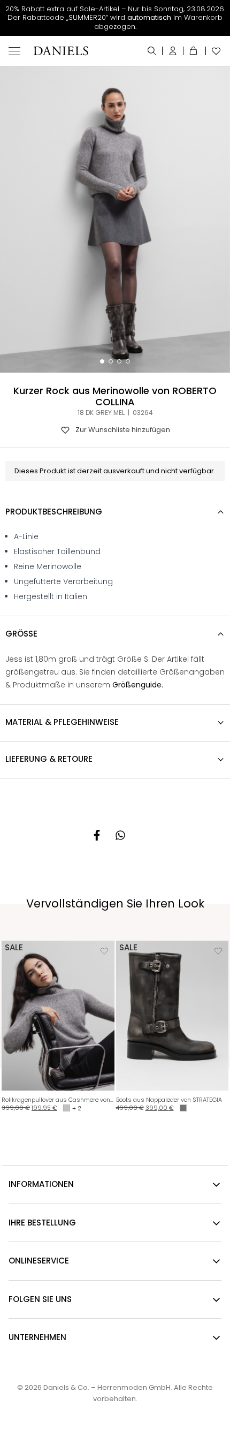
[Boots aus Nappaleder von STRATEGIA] (172, 1016)
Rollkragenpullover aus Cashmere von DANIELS (58, 1099)
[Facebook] (96, 835)
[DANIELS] (60, 50)
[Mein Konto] (173, 51)
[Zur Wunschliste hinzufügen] (104, 950)
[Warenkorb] (194, 50)
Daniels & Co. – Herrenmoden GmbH (107, 1387)
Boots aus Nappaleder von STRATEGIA (169, 1099)
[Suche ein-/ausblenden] (152, 51)
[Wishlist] (213, 51)
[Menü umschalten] (14, 51)
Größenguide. (137, 684)
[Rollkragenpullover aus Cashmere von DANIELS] (58, 1016)
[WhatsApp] (120, 835)
